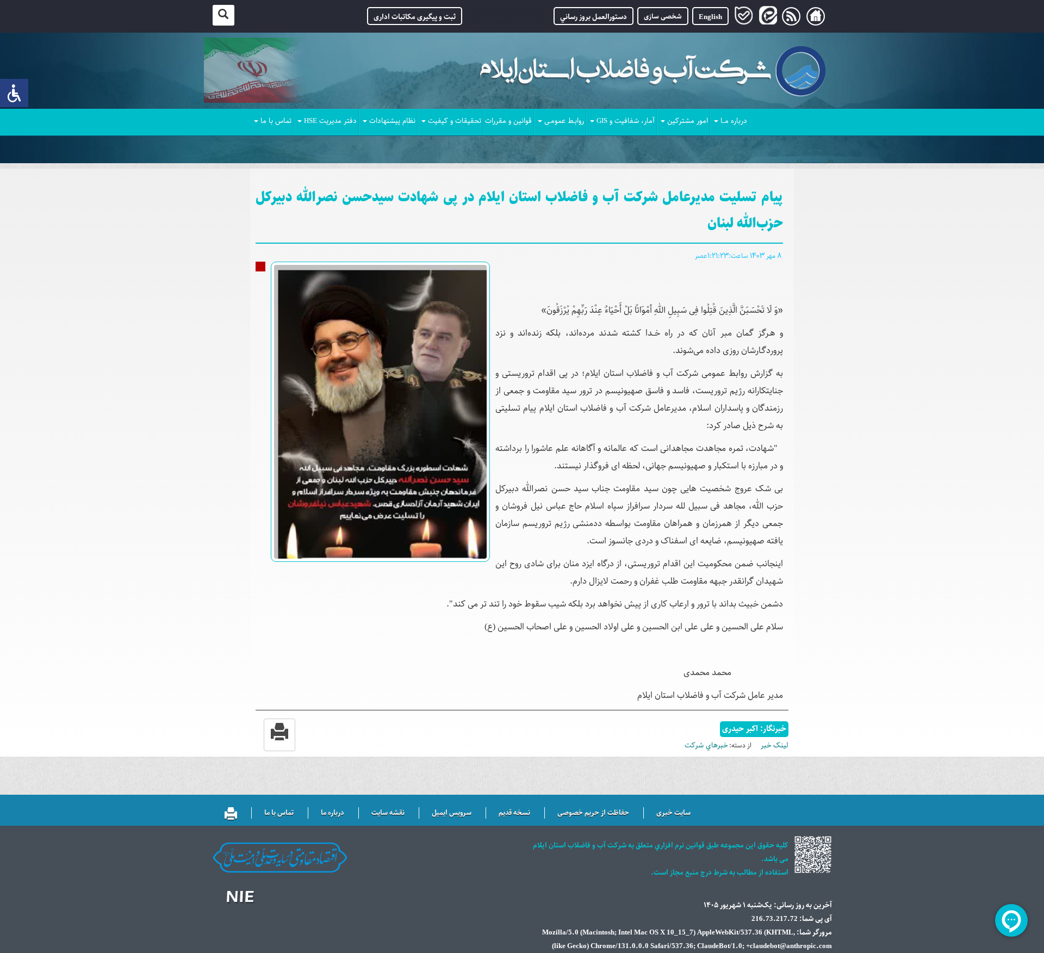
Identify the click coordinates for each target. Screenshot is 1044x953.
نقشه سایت (388, 813)
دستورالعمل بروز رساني (593, 17)
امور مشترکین (687, 121)
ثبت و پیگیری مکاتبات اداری (415, 17)
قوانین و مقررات (508, 121)
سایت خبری (673, 813)
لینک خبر (774, 745)
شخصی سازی (663, 16)
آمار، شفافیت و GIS (625, 121)
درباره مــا (733, 121)
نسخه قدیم (514, 813)
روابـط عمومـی (564, 121)
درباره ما (332, 813)
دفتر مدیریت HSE (330, 121)
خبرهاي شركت (706, 745)
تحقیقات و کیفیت (454, 121)
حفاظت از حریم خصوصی (593, 813)
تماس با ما (275, 121)
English (710, 17)
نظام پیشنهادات (392, 121)
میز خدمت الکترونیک (507, 17)
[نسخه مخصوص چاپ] (231, 811)
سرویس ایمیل (451, 813)
